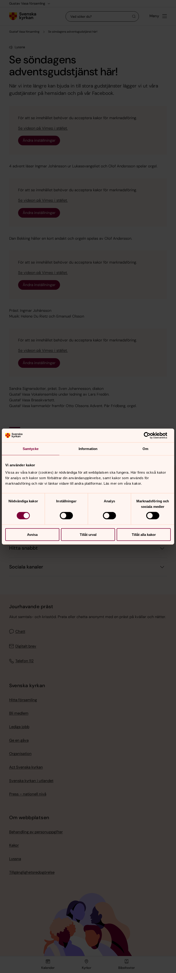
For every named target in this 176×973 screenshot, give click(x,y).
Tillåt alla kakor (144, 534)
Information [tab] (88, 449)
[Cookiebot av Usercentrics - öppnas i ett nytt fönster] (151, 435)
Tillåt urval (88, 534)
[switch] (66, 515)
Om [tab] (145, 449)
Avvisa (32, 534)
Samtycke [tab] (30, 449)
